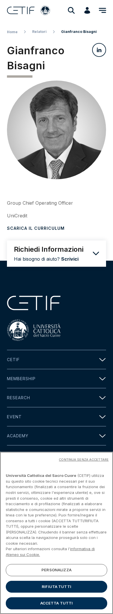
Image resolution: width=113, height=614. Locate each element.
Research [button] (18, 397)
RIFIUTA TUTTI (56, 586)
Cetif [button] (13, 359)
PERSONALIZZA (56, 570)
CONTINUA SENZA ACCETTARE (84, 460)
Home (12, 32)
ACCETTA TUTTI (56, 603)
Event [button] (14, 416)
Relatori (39, 31)
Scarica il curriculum (36, 228)
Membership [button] (21, 378)
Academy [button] (17, 435)
